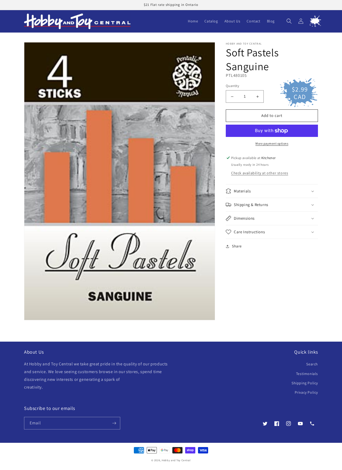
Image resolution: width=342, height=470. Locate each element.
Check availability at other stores (259, 173)
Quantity (232, 86)
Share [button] (237, 246)
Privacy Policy (306, 392)
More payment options (271, 143)
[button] (289, 21)
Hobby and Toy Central (176, 460)
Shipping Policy (305, 383)
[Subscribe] (114, 423)
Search (312, 364)
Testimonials (307, 373)
